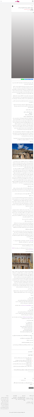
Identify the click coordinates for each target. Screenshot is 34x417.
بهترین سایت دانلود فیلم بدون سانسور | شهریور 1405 (29, 399)
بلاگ (16, 399)
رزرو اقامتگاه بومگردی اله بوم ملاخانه (27, 305)
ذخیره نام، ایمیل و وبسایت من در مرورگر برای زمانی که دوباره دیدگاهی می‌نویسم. (23, 383)
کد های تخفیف (15, 397)
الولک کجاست (31, 240)
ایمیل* (25, 378)
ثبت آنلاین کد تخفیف (14, 398)
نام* (33, 378)
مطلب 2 (32, 5)
